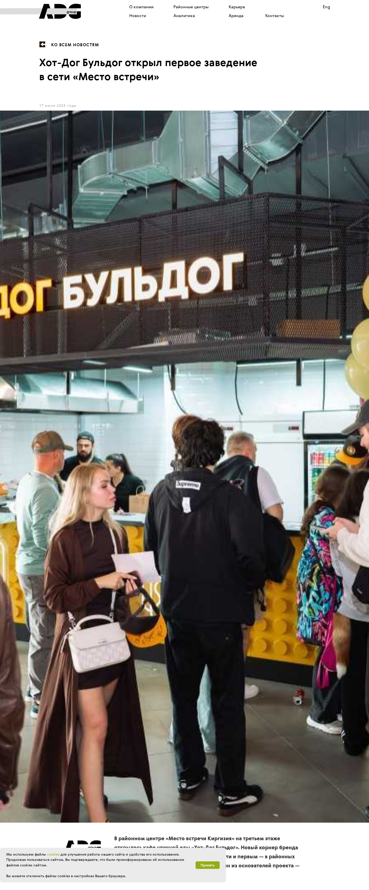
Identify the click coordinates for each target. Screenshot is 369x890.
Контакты (274, 15)
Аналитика (184, 15)
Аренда (236, 15)
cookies (53, 854)
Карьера (237, 7)
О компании (141, 7)
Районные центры (191, 7)
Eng (326, 7)
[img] (47, 11)
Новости (137, 15)
